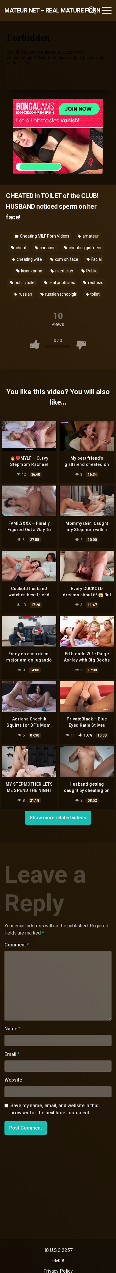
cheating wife (29, 259)
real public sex (61, 282)
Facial (96, 259)
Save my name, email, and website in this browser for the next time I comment (54, 1109)
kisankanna (31, 271)
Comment (16, 945)
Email (11, 1054)
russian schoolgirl (60, 294)
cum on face (66, 259)
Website (13, 1080)
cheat (20, 247)
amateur (89, 236)
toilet (95, 294)
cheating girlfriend (85, 247)
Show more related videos (58, 817)
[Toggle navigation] (107, 10)
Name (12, 1029)
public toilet (25, 282)
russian (25, 294)
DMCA (58, 1260)
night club (63, 271)
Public (91, 271)
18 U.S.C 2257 (58, 1250)
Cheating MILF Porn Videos (44, 236)
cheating (47, 247)
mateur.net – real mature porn (36, 10)
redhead (95, 282)
